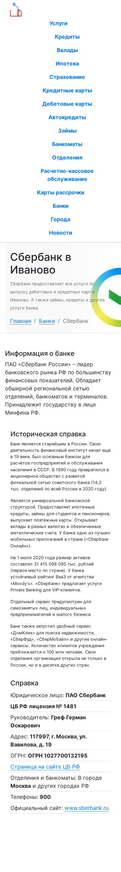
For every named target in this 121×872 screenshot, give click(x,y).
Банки (61, 205)
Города (60, 219)
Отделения (67, 157)
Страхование (67, 77)
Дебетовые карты (67, 103)
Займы (67, 130)
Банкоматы (67, 144)
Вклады (67, 50)
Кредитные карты (67, 90)
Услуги (59, 23)
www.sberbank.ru (87, 808)
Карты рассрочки (60, 192)
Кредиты (67, 36)
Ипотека (67, 63)
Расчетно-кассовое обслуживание (67, 174)
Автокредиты (67, 117)
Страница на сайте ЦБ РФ (45, 766)
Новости (60, 232)
